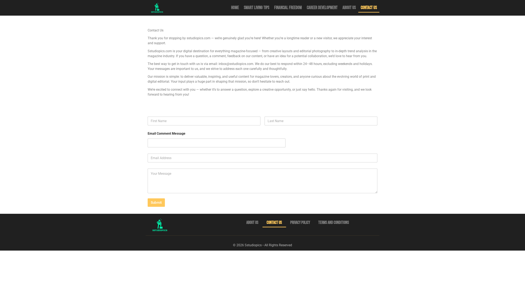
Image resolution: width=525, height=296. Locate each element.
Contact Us (369, 7)
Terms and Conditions (333, 222)
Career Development (322, 7)
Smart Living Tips (256, 7)
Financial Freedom (288, 7)
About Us (349, 7)
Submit (156, 202)
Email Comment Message (166, 133)
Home (235, 7)
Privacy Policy (300, 222)
